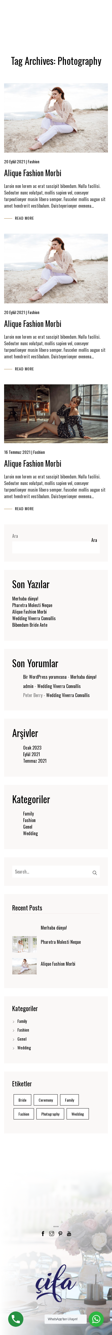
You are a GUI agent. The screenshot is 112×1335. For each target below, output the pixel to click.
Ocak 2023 (32, 747)
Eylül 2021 (31, 754)
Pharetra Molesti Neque (32, 605)
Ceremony (46, 1100)
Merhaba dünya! (25, 598)
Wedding (30, 833)
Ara (15, 536)
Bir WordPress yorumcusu (45, 677)
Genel (27, 826)
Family (28, 813)
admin (28, 686)
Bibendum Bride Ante (29, 625)
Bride (22, 1100)
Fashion (29, 820)
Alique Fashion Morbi (32, 172)
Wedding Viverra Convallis (34, 618)
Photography (50, 1114)
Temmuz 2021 (34, 761)
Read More (24, 218)
